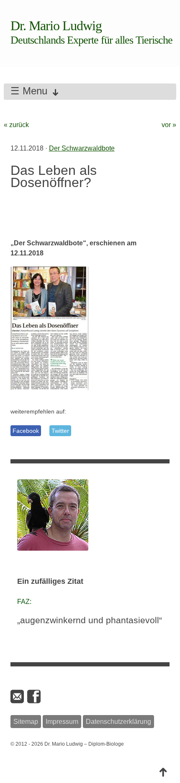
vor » (169, 124)
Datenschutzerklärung (118, 721)
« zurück (16, 124)
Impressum (62, 721)
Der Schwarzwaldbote (82, 148)
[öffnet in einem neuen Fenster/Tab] (35, 696)
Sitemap (25, 721)
